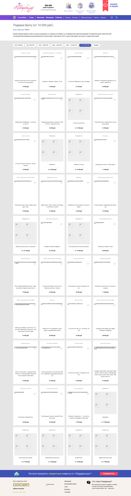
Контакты (67, 489)
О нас (66, 486)
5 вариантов (105, 388)
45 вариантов (25, 218)
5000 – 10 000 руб (71, 45)
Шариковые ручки (25, 343)
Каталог (75, 17)
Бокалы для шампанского (52, 218)
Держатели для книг (52, 177)
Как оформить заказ (70, 483)
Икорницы (105, 135)
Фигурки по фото (79, 53)
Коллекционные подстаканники (105, 177)
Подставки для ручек (105, 343)
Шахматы (105, 53)
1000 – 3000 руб (43, 45)
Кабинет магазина (18, 488)
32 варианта (52, 135)
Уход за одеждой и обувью (105, 218)
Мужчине (40, 17)
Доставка (67, 492)
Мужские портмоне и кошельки (105, 94)
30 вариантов (78, 135)
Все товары (19, 45)
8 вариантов (79, 94)
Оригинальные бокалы (52, 343)
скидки (96, 45)
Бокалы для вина (52, 94)
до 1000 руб (30, 45)
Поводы (68, 17)
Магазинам (67, 481)
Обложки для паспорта (105, 258)
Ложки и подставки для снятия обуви (25, 177)
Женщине (50, 17)
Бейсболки (78, 177)
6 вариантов (52, 430)
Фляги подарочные (78, 388)
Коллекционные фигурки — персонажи (52, 53)
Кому (31, 17)
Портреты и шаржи (25, 53)
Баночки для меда (25, 94)
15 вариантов (78, 218)
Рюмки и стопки (26, 135)
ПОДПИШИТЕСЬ (109, 474)
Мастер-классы (86, 17)
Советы (96, 17)
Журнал (103, 17)
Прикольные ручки (25, 258)
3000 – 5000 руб (57, 45)
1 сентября (21, 17)
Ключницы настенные (78, 258)
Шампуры (52, 300)
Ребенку (58, 17)
